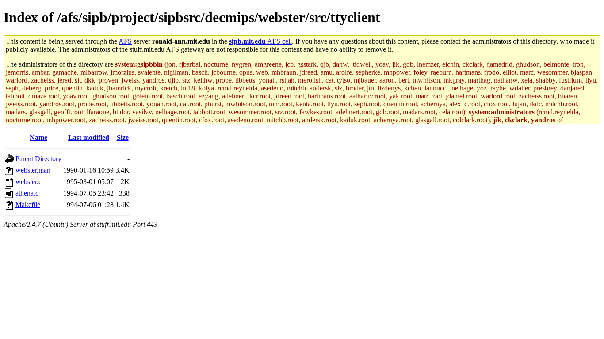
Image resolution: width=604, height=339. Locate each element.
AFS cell (260, 41)
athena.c (26, 193)
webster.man (32, 170)
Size (123, 137)
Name (38, 137)
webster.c (28, 181)
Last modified (88, 137)
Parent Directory (38, 158)
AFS (125, 41)
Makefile (27, 204)
